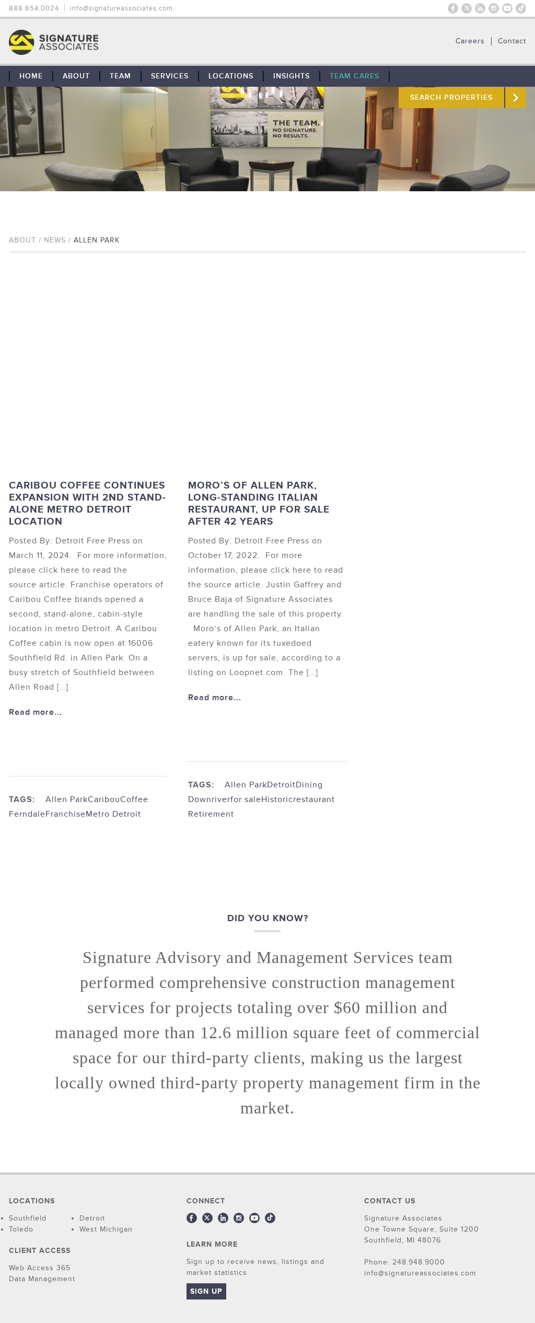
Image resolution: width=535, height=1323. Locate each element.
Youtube (507, 8)
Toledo (21, 1229)
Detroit (281, 785)
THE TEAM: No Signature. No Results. (107, 42)
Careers (470, 41)
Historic (277, 799)
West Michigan (106, 1229)
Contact (512, 41)
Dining (309, 785)
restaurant (314, 799)
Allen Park (66, 799)
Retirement (211, 814)
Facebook (453, 8)
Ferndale (27, 814)
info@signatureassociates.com (121, 8)
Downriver (209, 799)
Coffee (134, 799)
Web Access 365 (40, 1267)
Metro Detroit (113, 814)
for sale (245, 799)
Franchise (65, 814)
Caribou (104, 799)
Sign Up (206, 1291)
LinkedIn (480, 8)
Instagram (494, 8)
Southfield (27, 1218)
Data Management (42, 1278)
